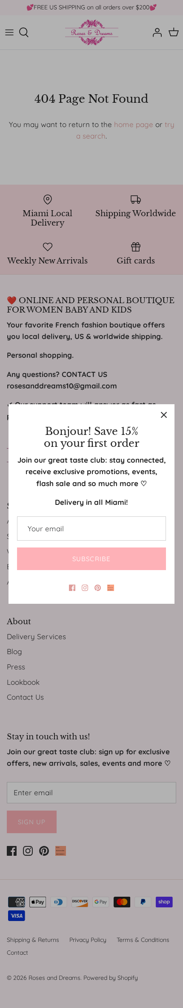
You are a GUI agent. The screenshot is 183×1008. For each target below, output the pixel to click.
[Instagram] (85, 588)
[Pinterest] (97, 588)
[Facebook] (72, 588)
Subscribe (91, 559)
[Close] (163, 415)
